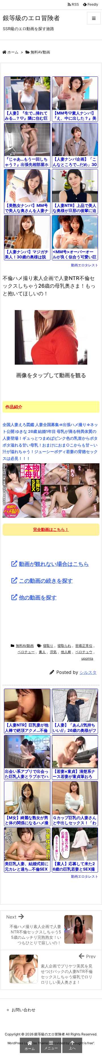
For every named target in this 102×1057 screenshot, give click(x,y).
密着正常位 (83, 645)
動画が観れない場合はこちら (54, 563)
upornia (87, 658)
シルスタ (88, 672)
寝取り (48, 645)
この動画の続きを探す (46, 580)
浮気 (53, 652)
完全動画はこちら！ (51, 529)
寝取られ (64, 645)
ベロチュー (26, 652)
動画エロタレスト (84, 265)
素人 (42, 652)
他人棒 (66, 652)
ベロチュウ (83, 652)
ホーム (12, 52)
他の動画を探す (38, 597)
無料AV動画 (40, 52)
